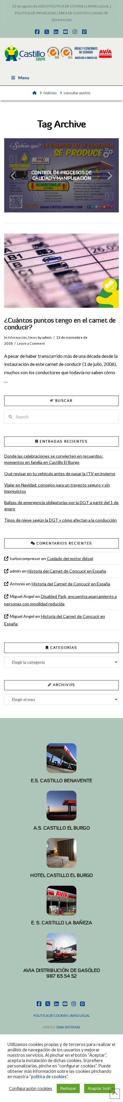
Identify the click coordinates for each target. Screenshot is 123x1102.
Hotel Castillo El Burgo (61, 875)
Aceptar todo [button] (99, 1088)
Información (17, 337)
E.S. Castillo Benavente (61, 781)
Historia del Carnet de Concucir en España (66, 570)
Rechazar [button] (68, 1088)
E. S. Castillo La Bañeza (61, 923)
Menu (23, 77)
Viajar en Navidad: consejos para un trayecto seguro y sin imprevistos (57, 488)
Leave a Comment (31, 343)
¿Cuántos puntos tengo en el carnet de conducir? (60, 324)
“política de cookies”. (48, 1076)
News (32, 337)
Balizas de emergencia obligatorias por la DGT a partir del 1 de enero (61, 505)
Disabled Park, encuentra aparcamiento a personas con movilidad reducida (60, 600)
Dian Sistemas (68, 1027)
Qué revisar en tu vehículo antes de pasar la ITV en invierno (59, 473)
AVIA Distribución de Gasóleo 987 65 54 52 (61, 973)
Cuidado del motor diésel (70, 558)
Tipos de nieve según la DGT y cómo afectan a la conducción (60, 520)
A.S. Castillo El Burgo (61, 828)
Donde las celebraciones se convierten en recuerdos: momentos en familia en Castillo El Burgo (53, 459)
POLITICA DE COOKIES (67, 6)
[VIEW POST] (61, 271)
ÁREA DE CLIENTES (74, 13)
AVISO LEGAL (98, 6)
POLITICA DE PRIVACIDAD (35, 13)
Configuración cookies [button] (30, 1088)
